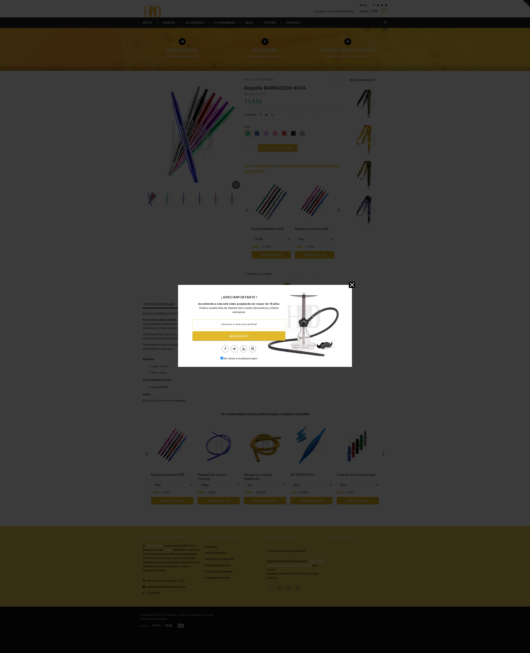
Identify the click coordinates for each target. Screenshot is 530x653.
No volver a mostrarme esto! (240, 358)
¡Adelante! (239, 336)
